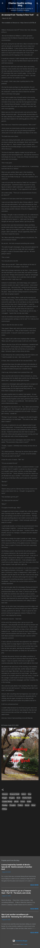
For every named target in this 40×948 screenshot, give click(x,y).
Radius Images (24, 944)
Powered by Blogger (21, 941)
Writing (4, 809)
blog (29, 794)
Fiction (23, 801)
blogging (11, 798)
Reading (4, 805)
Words (27, 805)
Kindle (29, 801)
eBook (16, 801)
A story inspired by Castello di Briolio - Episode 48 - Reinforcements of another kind (16, 867)
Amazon (5, 794)
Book (18, 798)
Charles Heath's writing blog (20, 4)
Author (24, 794)
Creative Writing (7, 801)
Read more (34, 885)
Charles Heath (26, 798)
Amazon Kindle (14, 794)
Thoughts (12, 805)
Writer (33, 805)
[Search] (37, 4)
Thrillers (20, 805)
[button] (37, 15)
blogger (4, 798)
